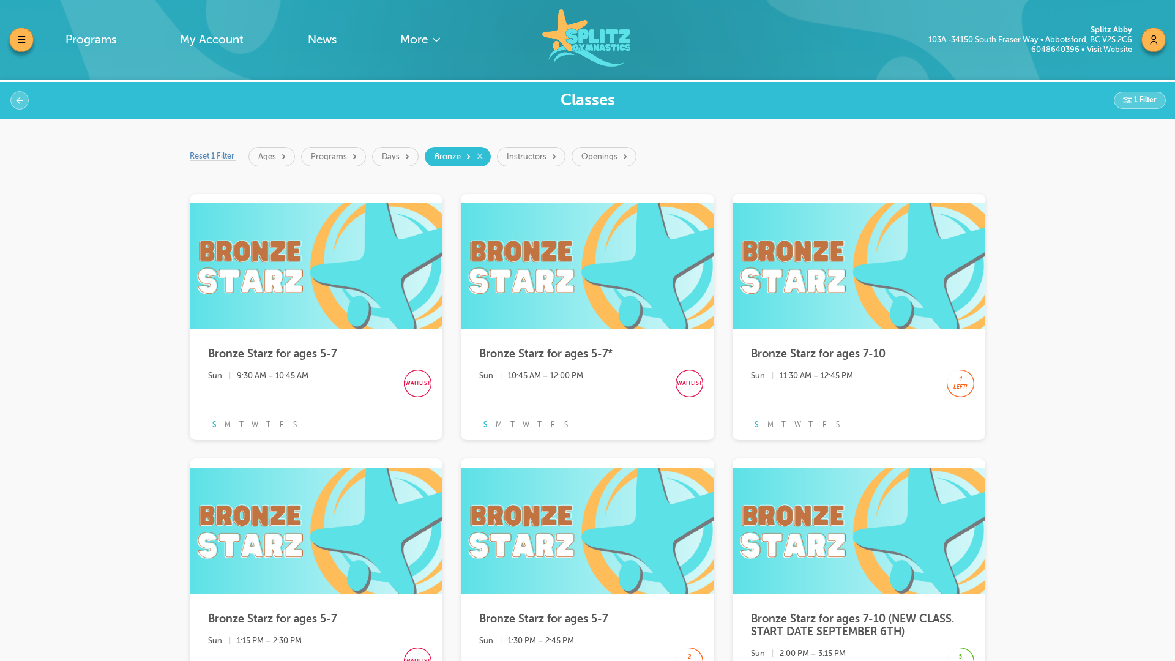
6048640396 (1056, 49)
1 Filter (1144, 99)
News (322, 39)
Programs (90, 39)
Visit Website (1109, 49)
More (415, 39)
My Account (212, 39)
